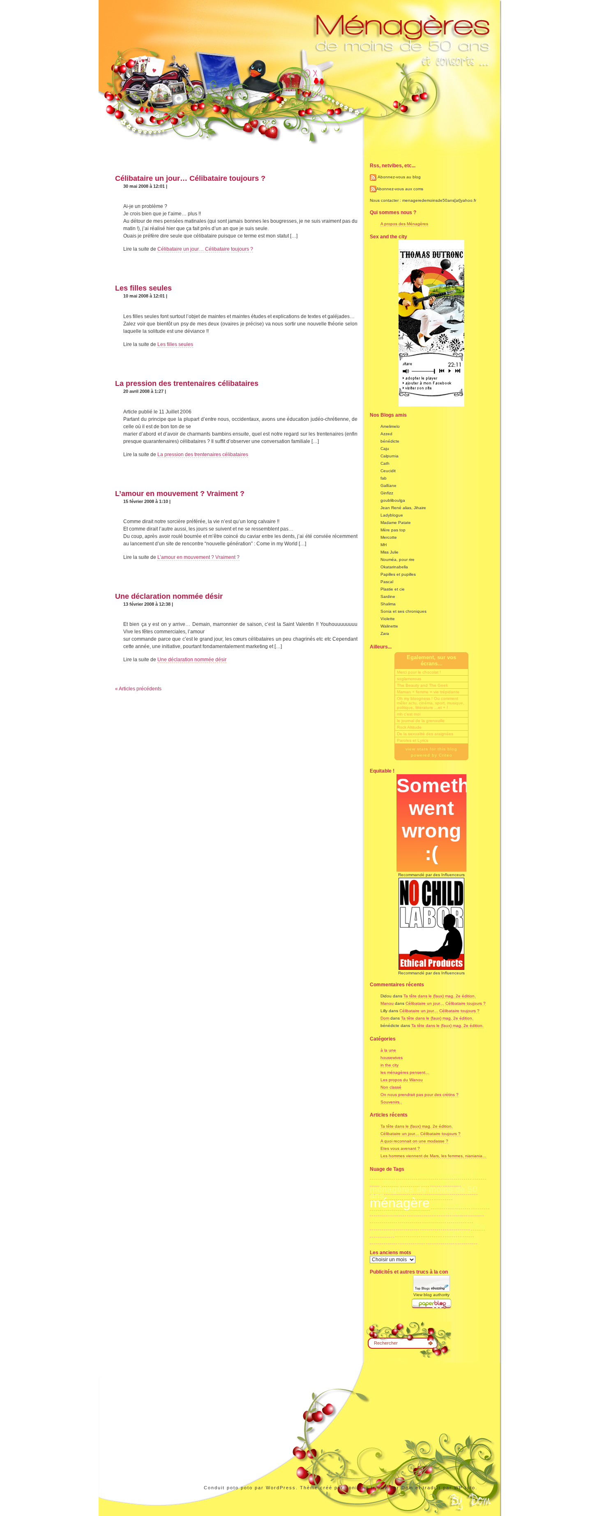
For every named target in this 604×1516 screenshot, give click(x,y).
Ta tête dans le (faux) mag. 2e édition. (439, 996)
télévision (434, 1226)
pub (468, 1233)
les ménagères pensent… (404, 1072)
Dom (384, 1018)
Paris (476, 1212)
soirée (443, 1196)
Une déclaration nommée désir (169, 596)
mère (459, 1212)
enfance (434, 1219)
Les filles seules (143, 288)
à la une (388, 1050)
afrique (460, 1226)
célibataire (441, 1240)
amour (452, 1233)
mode (438, 1182)
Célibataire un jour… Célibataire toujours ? (190, 178)
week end (421, 1212)
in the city (389, 1065)
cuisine (406, 1175)
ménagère (400, 1202)
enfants (382, 1233)
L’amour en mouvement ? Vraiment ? (179, 493)
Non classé (390, 1087)
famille (467, 1240)
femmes (409, 1219)
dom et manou (405, 1182)
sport (444, 1212)
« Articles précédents (138, 689)
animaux (382, 1175)
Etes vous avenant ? (400, 1148)
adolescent (455, 1175)
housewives (391, 1057)
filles (479, 1175)
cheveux (407, 1233)
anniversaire (388, 1212)
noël (454, 1182)
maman (459, 1205)
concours (411, 1240)
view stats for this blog (431, 749)
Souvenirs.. (391, 1102)
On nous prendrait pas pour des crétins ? (419, 1094)
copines (407, 1226)
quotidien (383, 1240)
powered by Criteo (431, 755)
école (439, 1205)
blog (478, 1226)
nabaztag (383, 1219)
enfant (480, 1205)
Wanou (431, 1233)
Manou (387, 1003)
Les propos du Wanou (401, 1080)
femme (428, 1175)
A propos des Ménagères (404, 224)
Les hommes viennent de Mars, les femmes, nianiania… (433, 1156)
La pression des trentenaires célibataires (186, 383)
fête (375, 1182)
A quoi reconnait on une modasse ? (414, 1141)
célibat (456, 1219)
